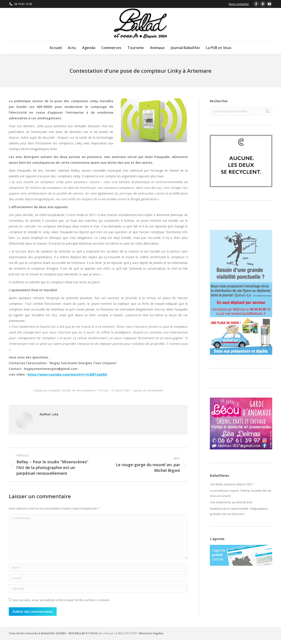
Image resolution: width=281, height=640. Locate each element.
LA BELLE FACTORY (125, 633)
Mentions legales (151, 633)
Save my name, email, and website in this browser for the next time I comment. (61, 600)
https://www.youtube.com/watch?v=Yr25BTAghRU (67, 374)
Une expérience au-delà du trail (231, 502)
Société (66, 390)
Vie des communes (83, 390)
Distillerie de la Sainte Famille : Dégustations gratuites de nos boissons (239, 511)
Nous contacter (239, 4)
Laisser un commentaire (148, 390)
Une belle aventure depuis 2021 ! (232, 484)
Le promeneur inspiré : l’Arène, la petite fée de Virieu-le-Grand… (240, 493)
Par (103, 390)
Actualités (54, 390)
